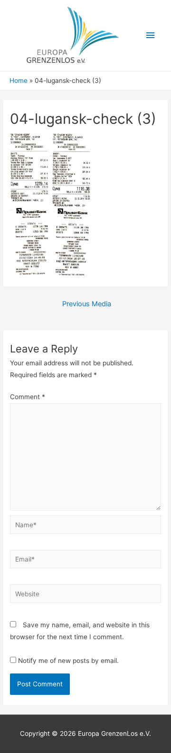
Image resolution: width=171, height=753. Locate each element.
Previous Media (86, 304)
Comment (27, 397)
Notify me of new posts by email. (68, 660)
